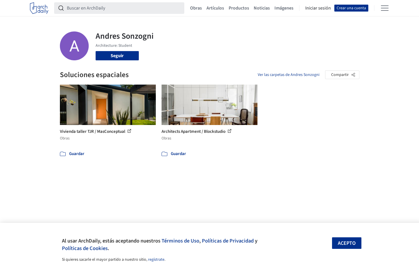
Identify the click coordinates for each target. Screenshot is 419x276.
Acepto (347, 243)
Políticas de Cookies (85, 248)
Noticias (262, 8)
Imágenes (283, 8)
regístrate (156, 259)
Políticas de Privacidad (228, 241)
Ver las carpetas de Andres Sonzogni (288, 75)
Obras (196, 8)
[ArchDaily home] (39, 8)
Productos (239, 8)
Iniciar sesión (318, 8)
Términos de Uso (180, 241)
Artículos (215, 8)
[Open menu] (384, 8)
